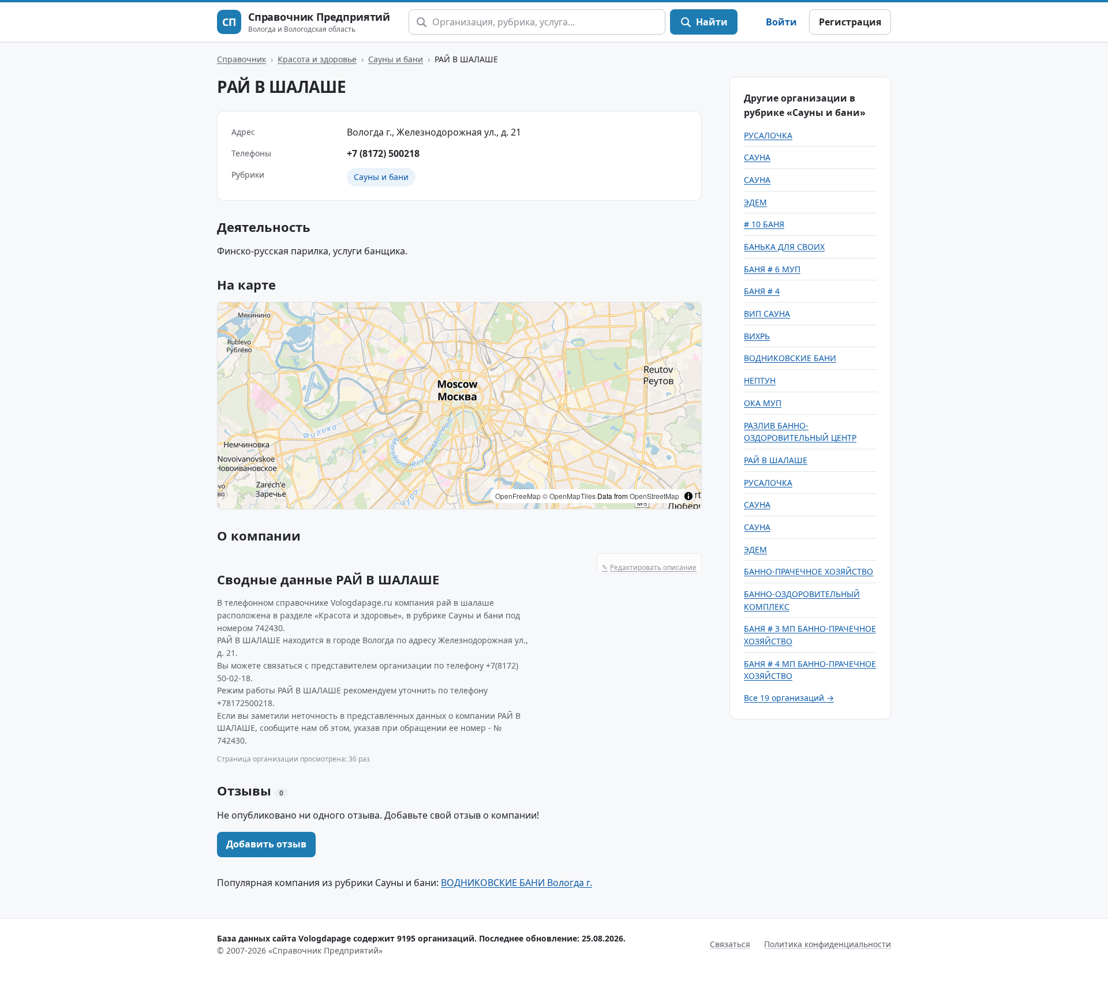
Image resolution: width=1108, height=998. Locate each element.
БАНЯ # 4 (762, 291)
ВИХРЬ (757, 336)
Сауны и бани (395, 59)
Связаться (730, 944)
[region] (459, 405)
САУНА (757, 157)
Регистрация (850, 22)
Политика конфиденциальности (827, 944)
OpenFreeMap (518, 496)
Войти (781, 22)
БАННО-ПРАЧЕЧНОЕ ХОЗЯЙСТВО (808, 571)
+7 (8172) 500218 (383, 153)
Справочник (241, 59)
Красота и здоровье (317, 59)
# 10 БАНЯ (764, 224)
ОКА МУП (762, 402)
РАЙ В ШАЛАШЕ (775, 460)
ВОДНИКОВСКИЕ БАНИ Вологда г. (516, 882)
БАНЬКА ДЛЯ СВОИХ (784, 246)
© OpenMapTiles (569, 496)
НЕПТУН (760, 380)
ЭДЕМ (755, 202)
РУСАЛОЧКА (768, 135)
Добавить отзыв (266, 844)
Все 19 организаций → (789, 697)
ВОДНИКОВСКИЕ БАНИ (790, 357)
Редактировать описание (649, 567)
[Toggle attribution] (688, 496)
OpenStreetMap (654, 496)
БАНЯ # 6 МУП (772, 269)
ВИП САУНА (767, 313)
